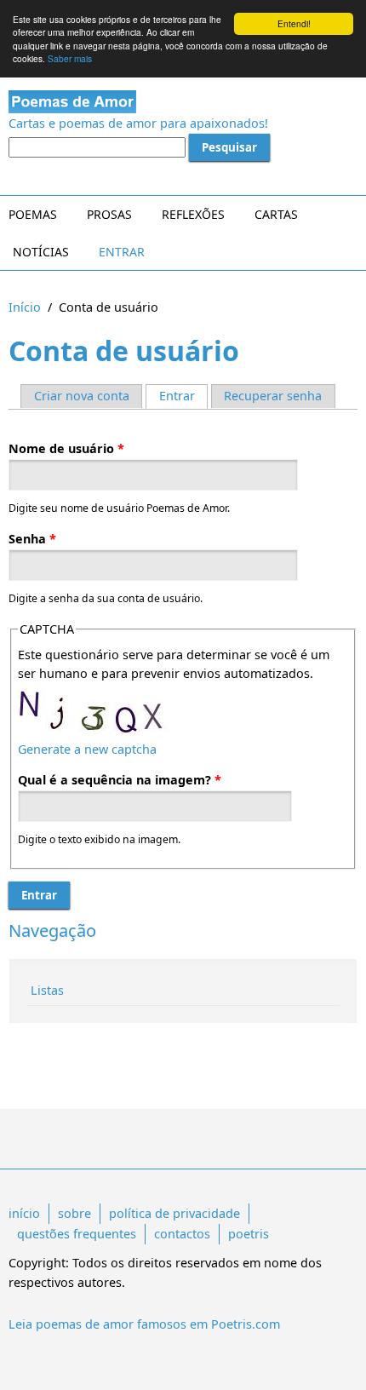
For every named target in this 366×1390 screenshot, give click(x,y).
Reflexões (193, 214)
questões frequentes (76, 1234)
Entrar (122, 252)
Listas (47, 990)
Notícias (41, 252)
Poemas (33, 214)
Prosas (109, 214)
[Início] (183, 101)
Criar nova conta (81, 396)
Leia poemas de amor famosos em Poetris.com (144, 1324)
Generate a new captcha (87, 749)
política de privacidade (174, 1213)
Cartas (276, 214)
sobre (74, 1213)
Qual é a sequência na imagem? (119, 780)
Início (25, 307)
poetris (248, 1234)
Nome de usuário (66, 448)
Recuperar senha (273, 396)
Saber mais (70, 58)
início (24, 1213)
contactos (182, 1234)
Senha (32, 539)
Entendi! (294, 23)
